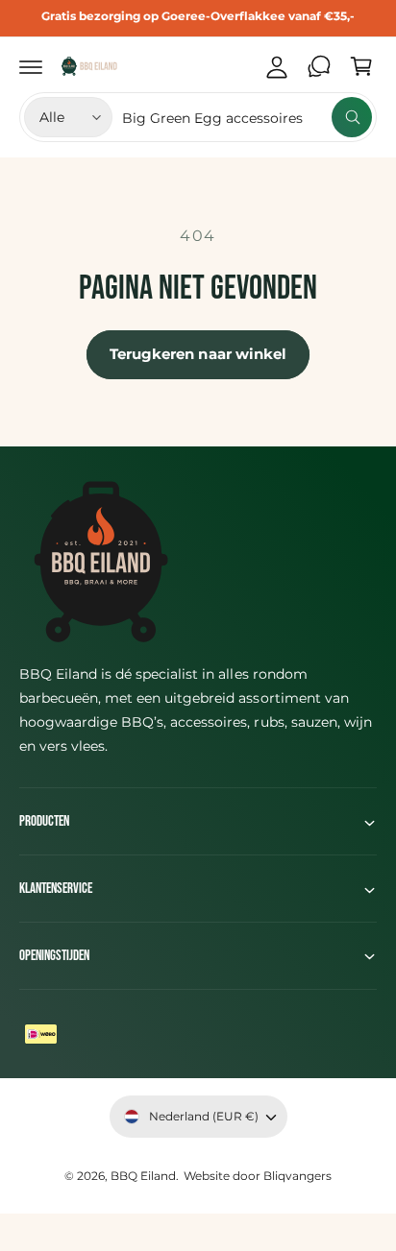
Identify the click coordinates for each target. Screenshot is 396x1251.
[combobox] (247, 117)
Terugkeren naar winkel (198, 354)
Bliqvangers (297, 1176)
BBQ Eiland (143, 1176)
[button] (31, 66)
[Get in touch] (319, 66)
